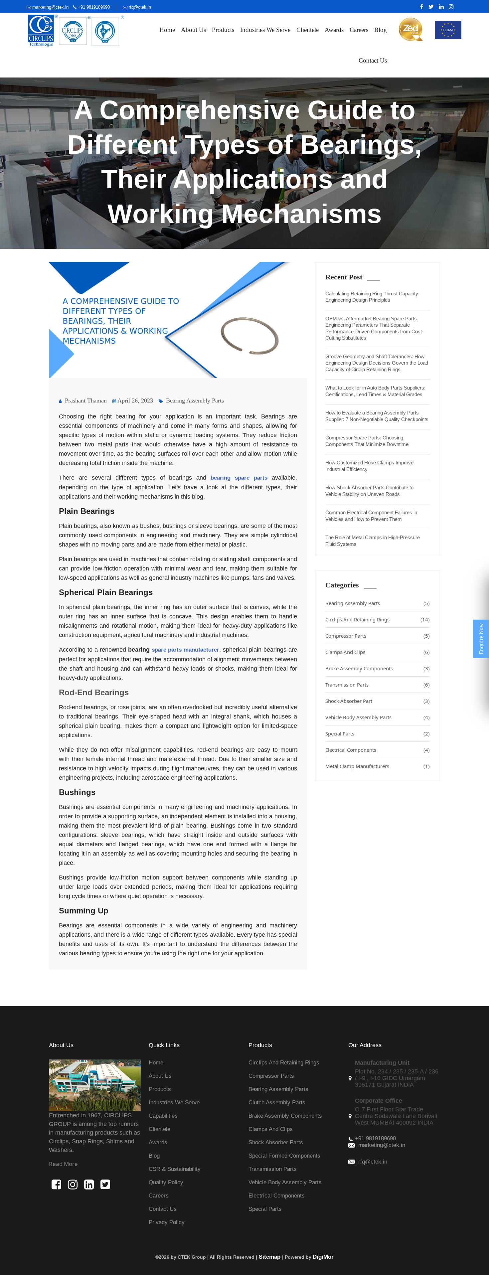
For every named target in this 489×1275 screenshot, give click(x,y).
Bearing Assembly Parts (194, 400)
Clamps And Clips (377, 652)
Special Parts (377, 733)
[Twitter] (429, 6)
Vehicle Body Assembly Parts (377, 717)
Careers (359, 29)
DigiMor (323, 1257)
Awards (334, 29)
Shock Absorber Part (377, 701)
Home (167, 29)
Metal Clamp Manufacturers (377, 766)
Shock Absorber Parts (275, 1142)
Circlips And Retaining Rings (377, 619)
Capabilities (163, 1116)
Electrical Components (377, 749)
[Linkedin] (439, 6)
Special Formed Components (284, 1156)
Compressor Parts (377, 635)
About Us (193, 29)
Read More (63, 1164)
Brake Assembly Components (377, 668)
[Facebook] (420, 6)
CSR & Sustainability (175, 1169)
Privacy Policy (167, 1222)
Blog (380, 29)
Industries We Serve (265, 29)
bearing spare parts (239, 478)
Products (223, 29)
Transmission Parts (377, 684)
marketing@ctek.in (50, 7)
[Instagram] (449, 6)
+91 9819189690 (93, 7)
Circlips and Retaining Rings (283, 1062)
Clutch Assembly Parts (276, 1102)
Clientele (307, 29)
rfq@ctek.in (139, 7)
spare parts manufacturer (186, 650)
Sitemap (269, 1257)
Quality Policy (166, 1182)
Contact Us (373, 60)
